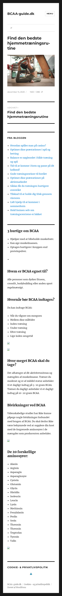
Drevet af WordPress (16, 587)
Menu (50, 13)
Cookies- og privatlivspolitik (37, 584)
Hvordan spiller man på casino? (28, 145)
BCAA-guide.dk (20, 14)
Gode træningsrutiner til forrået (28, 173)
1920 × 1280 (35, 92)
